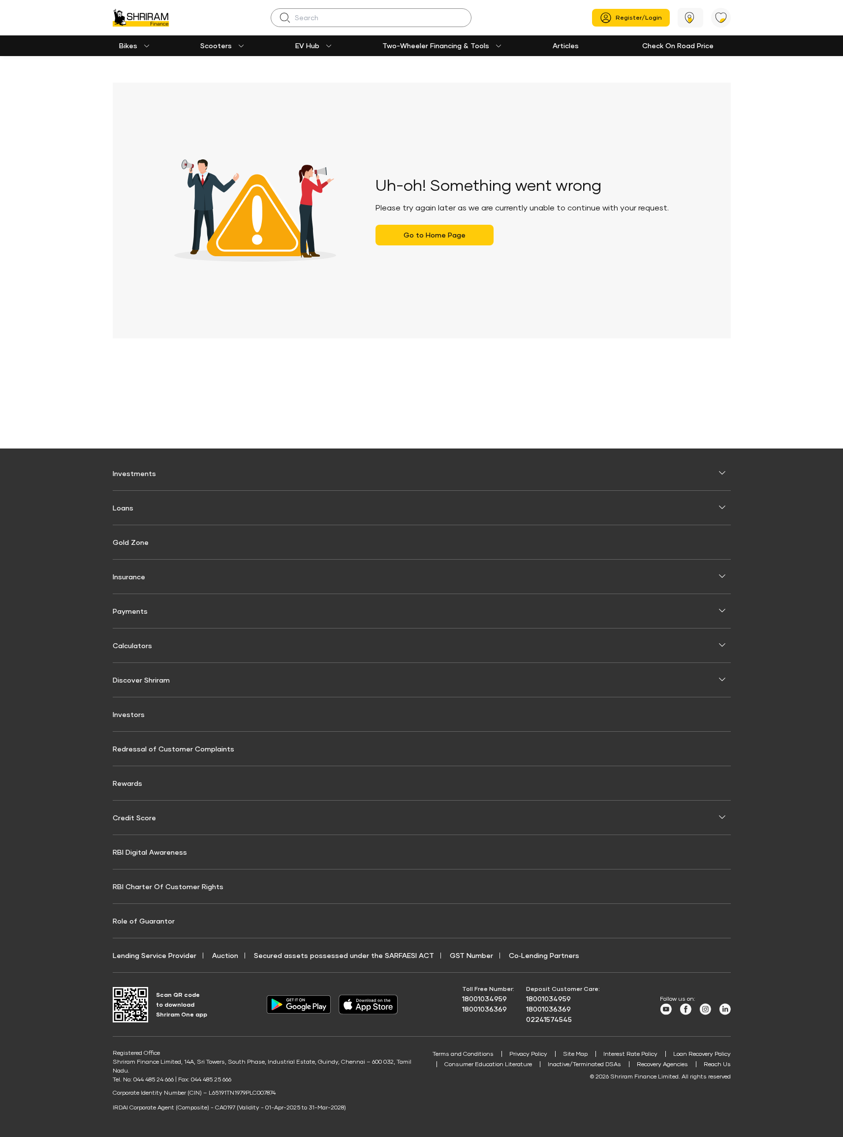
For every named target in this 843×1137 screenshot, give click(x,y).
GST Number (471, 955)
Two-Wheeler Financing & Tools (435, 45)
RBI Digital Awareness (150, 852)
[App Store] (371, 1004)
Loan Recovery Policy (702, 1053)
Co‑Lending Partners (544, 955)
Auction (225, 955)
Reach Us (717, 1064)
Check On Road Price (678, 45)
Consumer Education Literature (488, 1064)
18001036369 (484, 1009)
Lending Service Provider (154, 955)
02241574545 (549, 1019)
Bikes (128, 45)
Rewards (127, 783)
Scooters (216, 45)
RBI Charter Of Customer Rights (168, 886)
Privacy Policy (528, 1053)
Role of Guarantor (144, 921)
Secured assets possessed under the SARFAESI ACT (344, 955)
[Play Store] (299, 1004)
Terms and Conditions (463, 1053)
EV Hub (307, 45)
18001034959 (484, 998)
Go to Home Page (435, 235)
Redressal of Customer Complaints (173, 749)
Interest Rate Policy (630, 1053)
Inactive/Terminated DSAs (584, 1064)
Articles (566, 45)
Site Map (575, 1053)
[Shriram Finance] (141, 18)
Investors (129, 714)
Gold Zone (131, 542)
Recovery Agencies (662, 1064)
